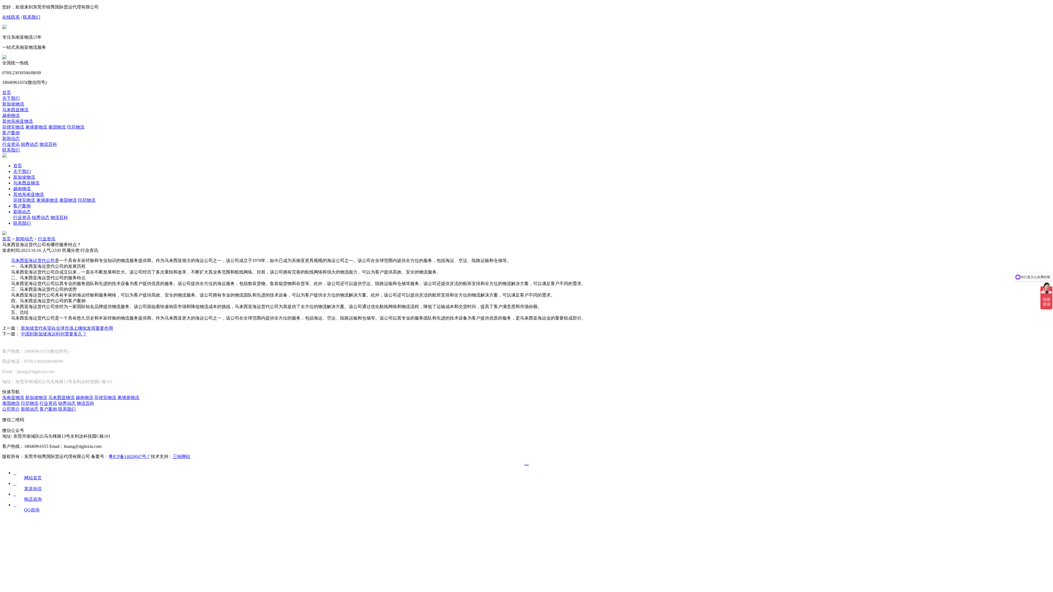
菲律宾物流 (13, 127)
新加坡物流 (13, 104)
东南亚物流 (13, 397)
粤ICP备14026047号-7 (129, 456)
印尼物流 (75, 127)
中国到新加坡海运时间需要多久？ (54, 334)
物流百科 (48, 144)
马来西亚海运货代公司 (33, 260)
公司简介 (11, 409)
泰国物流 (57, 127)
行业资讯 (11, 144)
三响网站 (181, 456)
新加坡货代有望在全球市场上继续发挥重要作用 (67, 328)
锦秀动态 (29, 144)
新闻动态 (11, 138)
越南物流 (11, 115)
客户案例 (11, 132)
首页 (6, 92)
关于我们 (11, 98)
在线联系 (11, 17)
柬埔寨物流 (36, 127)
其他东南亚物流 (17, 121)
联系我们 (31, 17)
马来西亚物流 (15, 109)
